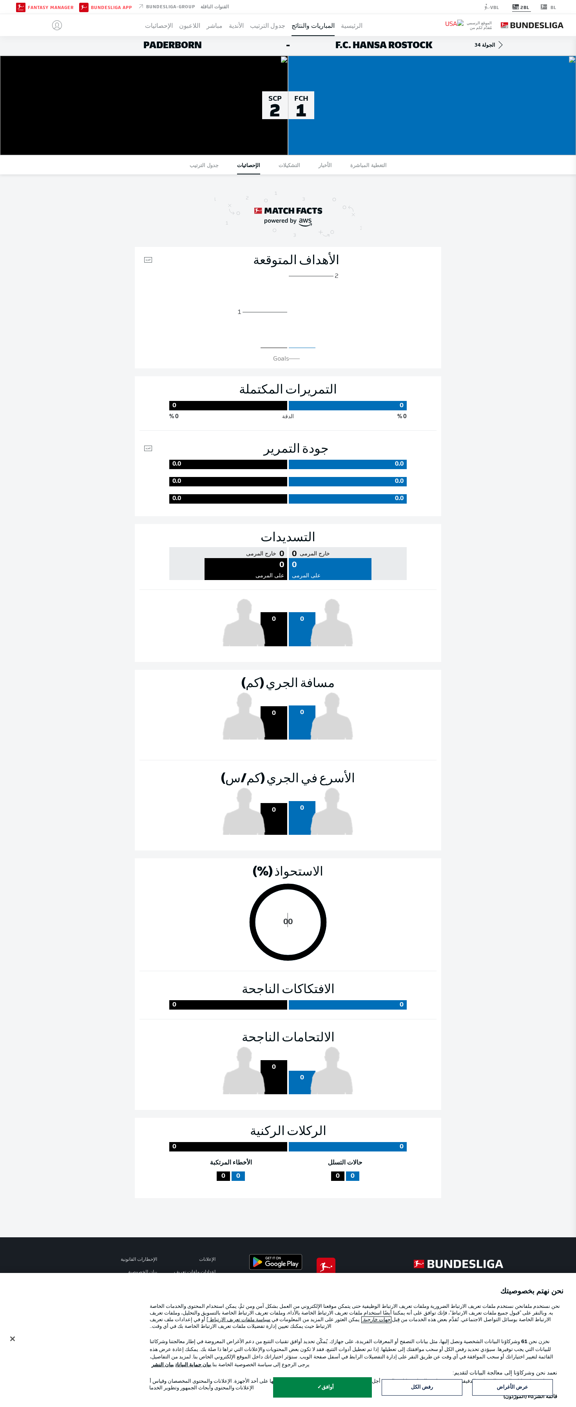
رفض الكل (422, 1387)
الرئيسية (351, 25)
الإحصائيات (159, 25)
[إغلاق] (12, 1338)
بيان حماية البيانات (193, 1364)
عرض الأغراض (512, 1387)
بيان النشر (163, 1364)
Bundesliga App (111, 7)
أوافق (328, 1387)
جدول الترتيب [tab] (204, 164)
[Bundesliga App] (84, 7)
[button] (54, 25)
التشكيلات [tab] (289, 164)
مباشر (214, 25)
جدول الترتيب (267, 25)
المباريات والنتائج (313, 25)
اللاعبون (189, 25)
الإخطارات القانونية (139, 1259)
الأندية (236, 25)
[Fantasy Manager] (20, 7)
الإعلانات (207, 1259)
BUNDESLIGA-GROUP (170, 6)
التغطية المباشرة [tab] (368, 164)
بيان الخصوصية (142, 1272)
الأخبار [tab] (325, 164)
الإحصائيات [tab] (248, 164)
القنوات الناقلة (215, 6)
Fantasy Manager (51, 7)
